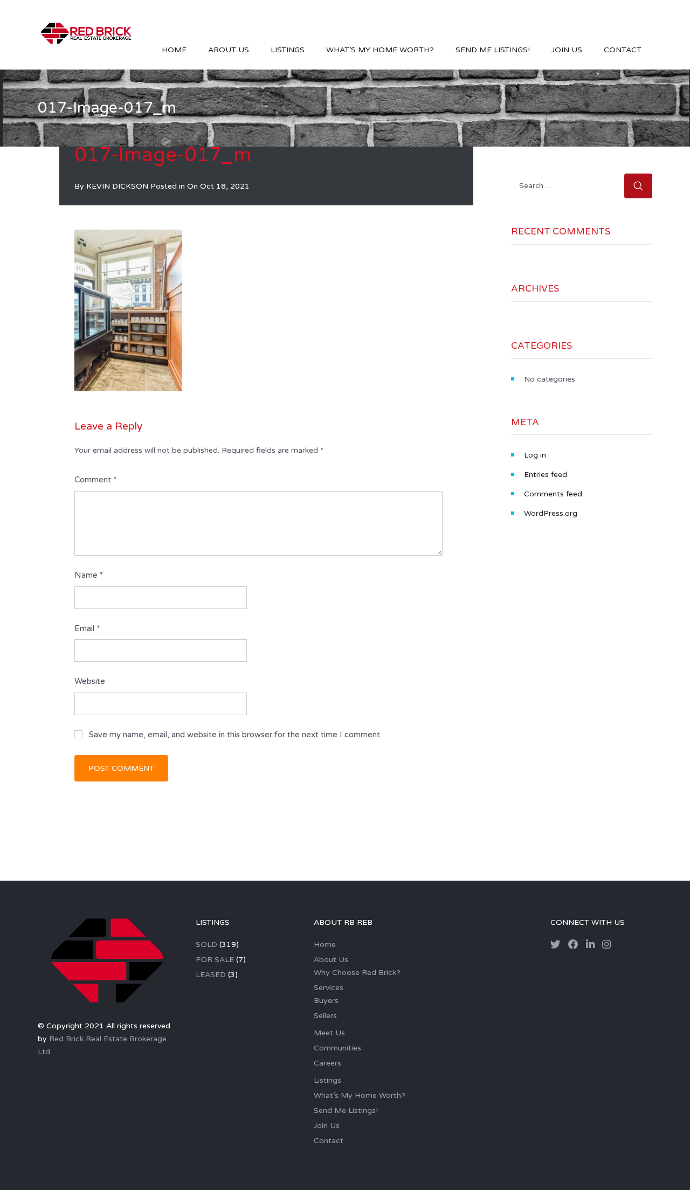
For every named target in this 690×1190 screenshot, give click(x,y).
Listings (288, 49)
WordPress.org (550, 513)
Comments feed (553, 494)
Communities (337, 1048)
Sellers (325, 1015)
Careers (327, 1063)
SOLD (206, 944)
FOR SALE (215, 959)
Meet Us (329, 1032)
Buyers (326, 1000)
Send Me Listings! (493, 49)
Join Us (566, 49)
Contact (622, 49)
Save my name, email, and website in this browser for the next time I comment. (235, 734)
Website (89, 681)
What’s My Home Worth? (380, 49)
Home (174, 49)
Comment (95, 480)
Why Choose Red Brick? (357, 972)
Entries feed (545, 474)
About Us (228, 49)
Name (88, 575)
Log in (535, 455)
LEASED (211, 974)
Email (87, 628)
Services (328, 987)
